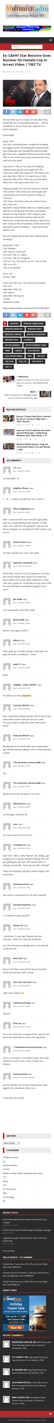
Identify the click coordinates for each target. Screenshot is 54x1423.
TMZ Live (23, 361)
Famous (18, 350)
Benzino (14, 323)
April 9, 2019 (23, 439)
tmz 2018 (9, 361)
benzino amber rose (33, 323)
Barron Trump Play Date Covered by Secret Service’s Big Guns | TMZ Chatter (34, 419)
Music (5, 1181)
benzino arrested (14, 329)
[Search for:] (27, 46)
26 (29, 71)
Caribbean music (10, 1157)
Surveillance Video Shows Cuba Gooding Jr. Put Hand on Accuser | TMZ (29, 1400)
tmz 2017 (41, 356)
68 (39, 453)
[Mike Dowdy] (6, 1401)
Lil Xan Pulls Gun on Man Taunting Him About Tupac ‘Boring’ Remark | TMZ (30, 1385)
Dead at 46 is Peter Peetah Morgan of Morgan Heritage (27, 1230)
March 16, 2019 (24, 425)
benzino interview (36, 334)
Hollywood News (13, 356)
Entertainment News (35, 345)
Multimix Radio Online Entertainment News (23, 1173)
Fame (7, 350)
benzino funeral (13, 334)
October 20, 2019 (12, 71)
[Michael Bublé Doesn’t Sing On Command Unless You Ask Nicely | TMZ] (8, 446)
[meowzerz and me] (6, 1346)
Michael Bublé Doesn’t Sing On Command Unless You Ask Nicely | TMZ (33, 447)
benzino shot (12, 340)
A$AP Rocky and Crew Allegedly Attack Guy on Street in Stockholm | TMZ (31, 1345)
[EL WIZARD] (6, 1373)
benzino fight (35, 329)
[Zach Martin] (6, 1386)
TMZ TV (8, 367)
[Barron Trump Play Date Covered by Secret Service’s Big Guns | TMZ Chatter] (8, 418)
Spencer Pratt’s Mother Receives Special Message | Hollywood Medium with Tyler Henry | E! (34, 433)
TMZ (30, 356)
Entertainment (12, 345)
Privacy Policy (9, 1251)
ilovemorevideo (10, 1165)
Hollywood (33, 350)
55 (39, 425)
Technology (8, 1197)
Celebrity (28, 340)
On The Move (9, 1189)
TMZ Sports (37, 361)
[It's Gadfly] (6, 1361)
